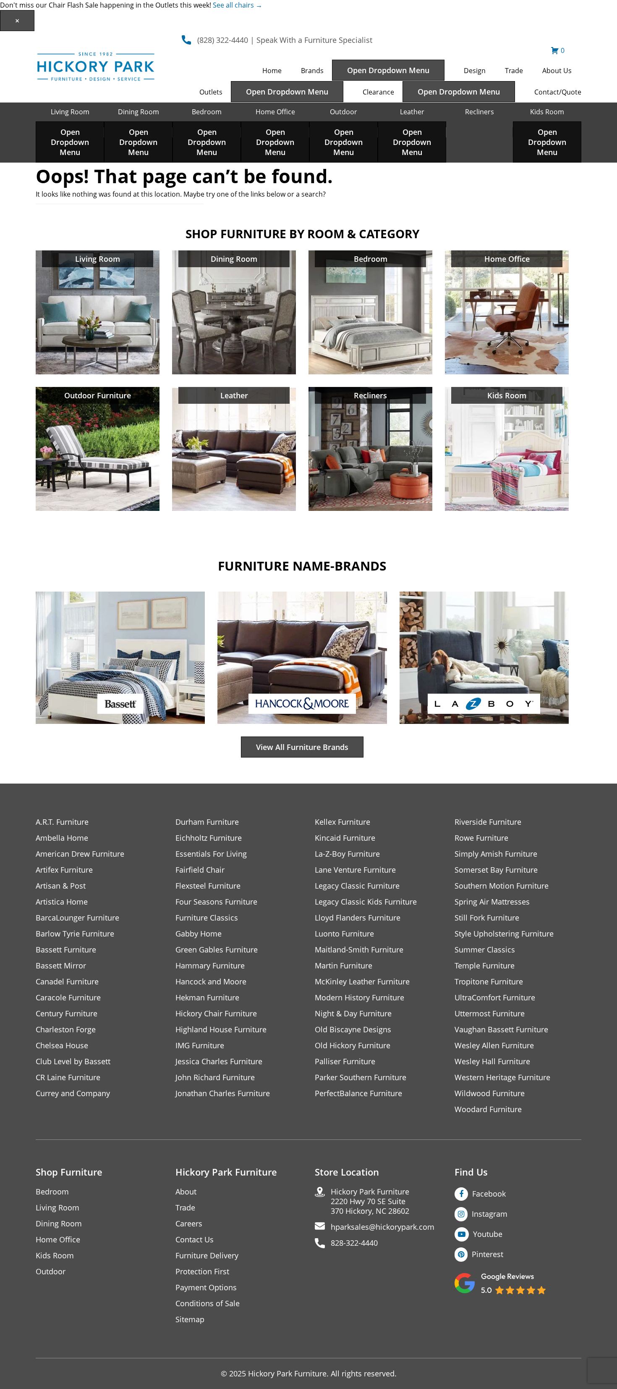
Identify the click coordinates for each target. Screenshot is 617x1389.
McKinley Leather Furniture (362, 982)
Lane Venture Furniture (355, 870)
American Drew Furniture (80, 854)
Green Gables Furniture (216, 950)
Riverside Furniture (488, 822)
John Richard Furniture (215, 1077)
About (185, 1192)
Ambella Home (62, 838)
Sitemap (189, 1319)
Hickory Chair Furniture (216, 1013)
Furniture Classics (206, 918)
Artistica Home (62, 902)
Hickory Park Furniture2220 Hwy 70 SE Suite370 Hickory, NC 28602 (370, 1201)
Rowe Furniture (481, 838)
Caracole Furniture (68, 997)
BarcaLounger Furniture (77, 918)
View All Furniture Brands (302, 747)
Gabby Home (198, 934)
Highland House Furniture (221, 1029)
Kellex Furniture (342, 822)
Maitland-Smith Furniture (359, 950)
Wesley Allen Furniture (494, 1045)
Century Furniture (66, 1013)
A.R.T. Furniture (62, 822)
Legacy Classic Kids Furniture (366, 902)
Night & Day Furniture (353, 1013)
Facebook (489, 1194)
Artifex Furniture (64, 870)
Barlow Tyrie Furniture (75, 934)
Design (475, 70)
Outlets (210, 92)
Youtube (487, 1234)
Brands (312, 70)
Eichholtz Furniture (208, 838)
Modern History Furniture (359, 997)
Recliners (479, 111)
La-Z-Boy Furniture (347, 854)
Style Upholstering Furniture (504, 934)
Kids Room (547, 111)
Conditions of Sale (207, 1303)
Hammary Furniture (210, 966)
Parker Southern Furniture (360, 1077)
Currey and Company (73, 1093)
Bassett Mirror (61, 966)
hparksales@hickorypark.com (382, 1227)
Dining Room (138, 111)
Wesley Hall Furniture (492, 1061)
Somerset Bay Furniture (496, 870)
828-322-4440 (354, 1243)
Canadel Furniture (67, 982)
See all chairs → (237, 5)
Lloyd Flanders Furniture (357, 918)
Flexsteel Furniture (208, 886)
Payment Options (206, 1287)
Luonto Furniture (344, 934)
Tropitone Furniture (489, 982)
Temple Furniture (485, 966)
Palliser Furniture (345, 1061)
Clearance (378, 92)
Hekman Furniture (207, 997)
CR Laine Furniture (68, 1077)
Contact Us (194, 1239)
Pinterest (487, 1254)
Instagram (489, 1214)
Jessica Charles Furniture (218, 1061)
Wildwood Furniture (490, 1093)
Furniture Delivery (206, 1255)
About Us (557, 70)
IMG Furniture (199, 1045)
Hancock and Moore (210, 982)
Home (272, 70)
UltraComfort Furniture (495, 997)
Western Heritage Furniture (502, 1077)
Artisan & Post (61, 886)
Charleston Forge (66, 1029)
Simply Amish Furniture (496, 854)
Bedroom (207, 111)
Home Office (275, 111)
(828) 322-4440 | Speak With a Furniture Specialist (284, 40)
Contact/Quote (557, 92)
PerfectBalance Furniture (358, 1093)
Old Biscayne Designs (353, 1029)
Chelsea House (62, 1045)
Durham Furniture (207, 822)
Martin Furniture (343, 966)
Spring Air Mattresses (492, 902)
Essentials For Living (211, 854)
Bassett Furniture (66, 950)
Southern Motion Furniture (502, 886)
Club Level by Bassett (73, 1061)
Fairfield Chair (200, 870)
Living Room (70, 111)
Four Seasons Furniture (216, 902)
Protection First (202, 1271)
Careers (188, 1224)
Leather (412, 111)
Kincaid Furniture (345, 838)
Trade (514, 70)
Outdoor (343, 111)
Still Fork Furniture (487, 918)
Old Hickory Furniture (352, 1045)
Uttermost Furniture (490, 1013)
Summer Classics (485, 950)
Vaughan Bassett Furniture (501, 1029)
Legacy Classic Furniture (357, 886)
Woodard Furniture (488, 1109)
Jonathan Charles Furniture (222, 1093)
